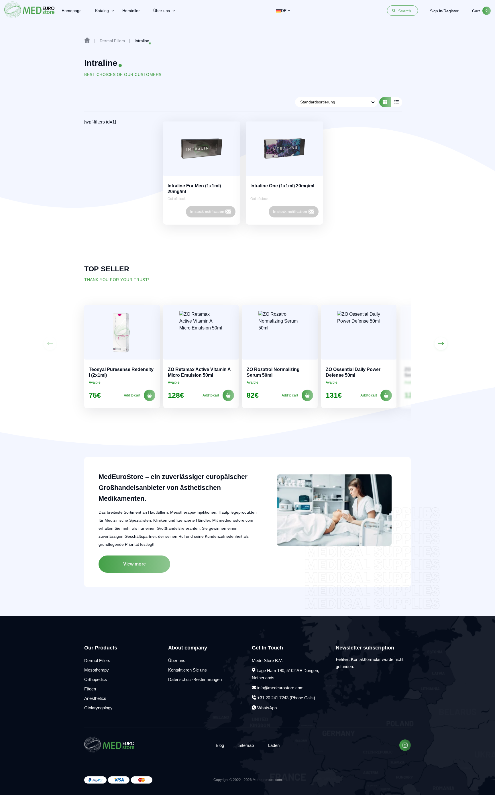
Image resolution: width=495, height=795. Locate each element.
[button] (441, 343)
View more (134, 564)
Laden (274, 745)
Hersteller (131, 10)
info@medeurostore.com (280, 687)
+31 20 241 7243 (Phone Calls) (285, 697)
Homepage (72, 10)
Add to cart (132, 395)
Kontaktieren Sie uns (187, 670)
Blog (220, 745)
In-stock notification (207, 211)
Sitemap (246, 745)
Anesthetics (95, 698)
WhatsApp (266, 707)
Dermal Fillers (97, 660)
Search (404, 11)
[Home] (87, 40)
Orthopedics (95, 679)
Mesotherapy (96, 670)
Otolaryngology (98, 707)
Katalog (102, 10)
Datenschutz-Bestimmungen (195, 679)
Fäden (90, 688)
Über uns (161, 10)
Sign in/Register (444, 11)
